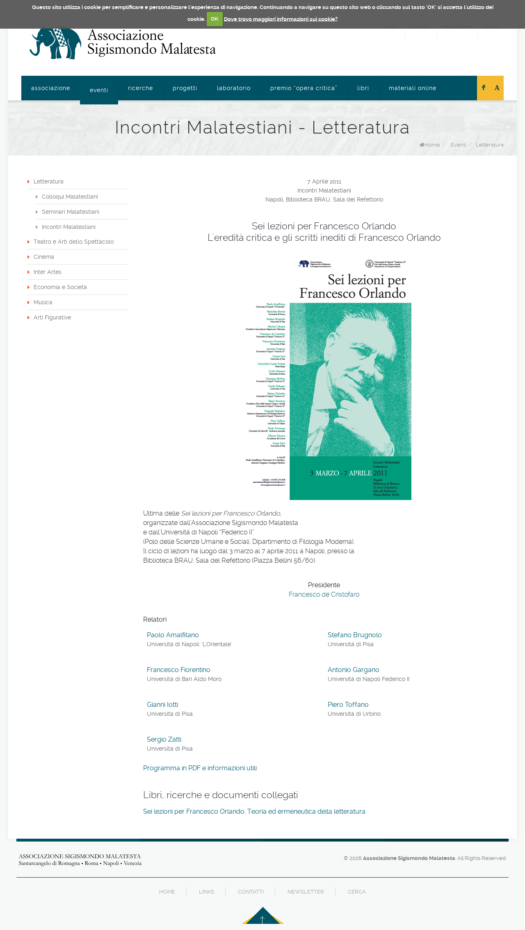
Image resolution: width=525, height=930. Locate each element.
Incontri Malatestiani (69, 227)
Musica (43, 302)
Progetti (185, 88)
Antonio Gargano (353, 670)
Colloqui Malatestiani (70, 196)
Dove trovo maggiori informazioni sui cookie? (281, 19)
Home (432, 145)
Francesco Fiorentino (178, 670)
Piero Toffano (348, 704)
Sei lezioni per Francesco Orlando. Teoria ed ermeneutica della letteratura (254, 811)
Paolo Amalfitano (173, 635)
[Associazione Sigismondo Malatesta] (123, 43)
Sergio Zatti (164, 739)
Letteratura (490, 145)
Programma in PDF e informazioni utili (200, 768)
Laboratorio (234, 88)
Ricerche (140, 88)
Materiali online (412, 88)
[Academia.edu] (497, 88)
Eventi (99, 90)
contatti (251, 892)
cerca (357, 892)
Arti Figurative (52, 317)
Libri (363, 88)
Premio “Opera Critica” (304, 88)
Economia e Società (60, 287)
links (206, 892)
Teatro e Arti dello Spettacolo (74, 241)
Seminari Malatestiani (70, 211)
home (167, 892)
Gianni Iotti (162, 704)
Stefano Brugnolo (355, 635)
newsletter (306, 892)
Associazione (50, 88)
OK (215, 19)
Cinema (44, 256)
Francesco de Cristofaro (324, 594)
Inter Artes (48, 272)
